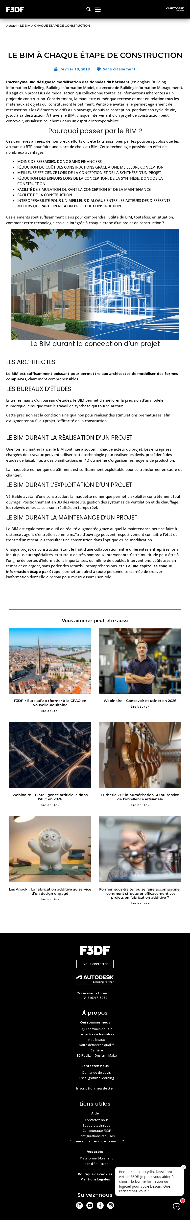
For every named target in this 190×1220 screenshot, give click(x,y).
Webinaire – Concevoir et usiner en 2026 (140, 700)
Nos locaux (96, 1039)
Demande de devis (96, 1072)
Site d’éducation (97, 1163)
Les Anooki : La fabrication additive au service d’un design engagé (50, 891)
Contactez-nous (97, 1120)
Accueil (11, 25)
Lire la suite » (50, 711)
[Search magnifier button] (88, 9)
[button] (97, 9)
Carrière (97, 1050)
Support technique (97, 1125)
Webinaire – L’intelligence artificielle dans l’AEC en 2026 (50, 797)
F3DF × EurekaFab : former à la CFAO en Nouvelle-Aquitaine (50, 702)
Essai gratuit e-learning (96, 1078)
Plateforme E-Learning (96, 1158)
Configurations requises (96, 1136)
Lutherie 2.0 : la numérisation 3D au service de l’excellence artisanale (140, 797)
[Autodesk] (95, 980)
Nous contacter (95, 963)
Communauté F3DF (97, 1130)
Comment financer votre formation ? (97, 1141)
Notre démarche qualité (97, 1045)
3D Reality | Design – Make (97, 1055)
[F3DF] (95, 951)
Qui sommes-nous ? (97, 1029)
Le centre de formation (97, 1034)
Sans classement (119, 69)
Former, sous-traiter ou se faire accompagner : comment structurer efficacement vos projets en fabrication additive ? (140, 893)
